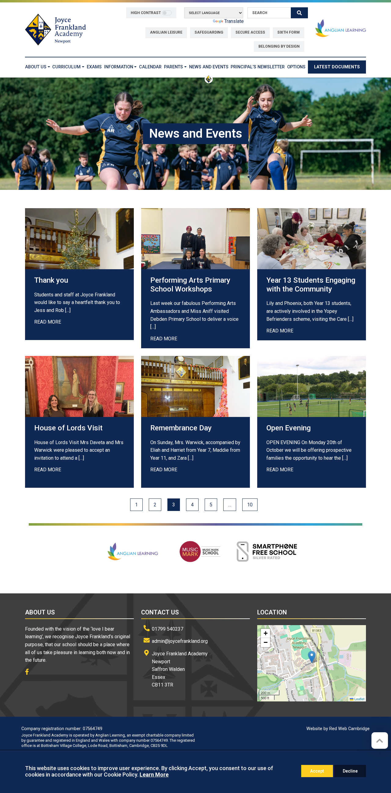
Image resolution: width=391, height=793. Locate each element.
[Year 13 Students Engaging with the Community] (311, 238)
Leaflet (358, 698)
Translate (234, 21)
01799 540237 (167, 629)
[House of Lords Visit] (79, 386)
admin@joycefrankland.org (180, 641)
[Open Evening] (311, 386)
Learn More (154, 774)
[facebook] (29, 672)
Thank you (51, 280)
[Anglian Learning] (340, 28)
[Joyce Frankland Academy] (55, 29)
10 (250, 505)
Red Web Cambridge (349, 728)
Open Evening (288, 428)
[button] (312, 657)
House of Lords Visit (68, 428)
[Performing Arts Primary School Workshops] (195, 238)
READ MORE (47, 322)
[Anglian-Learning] (133, 551)
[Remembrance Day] (195, 386)
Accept (317, 771)
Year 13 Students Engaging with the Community (310, 284)
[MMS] (200, 551)
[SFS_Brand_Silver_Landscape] (267, 551)
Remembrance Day (181, 428)
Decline (350, 771)
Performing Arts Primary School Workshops (190, 284)
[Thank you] (79, 238)
